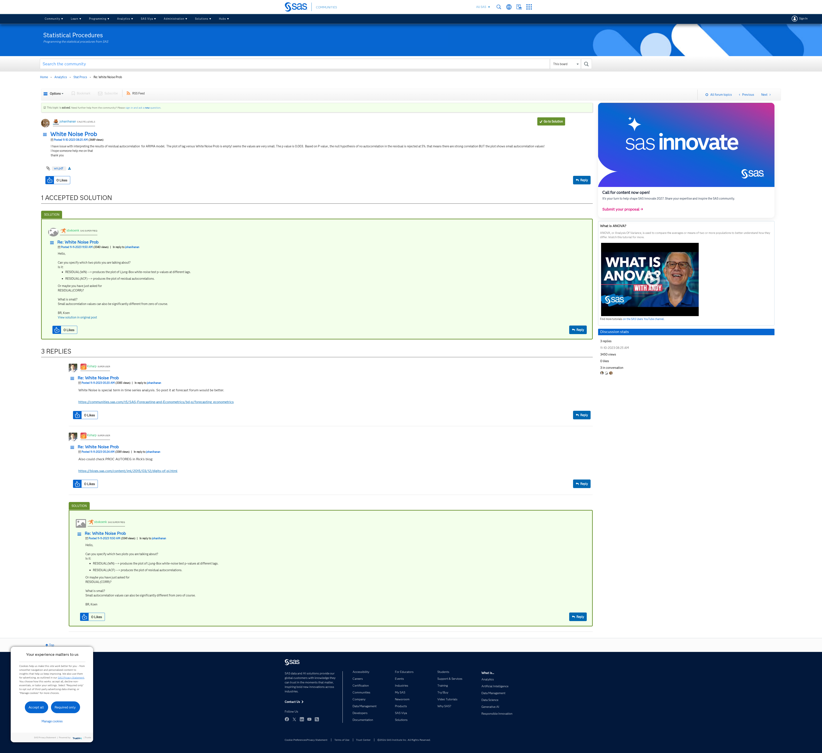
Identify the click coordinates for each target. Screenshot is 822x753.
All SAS (481, 7)
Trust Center (363, 739)
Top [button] (51, 645)
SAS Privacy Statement (71, 677)
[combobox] (316, 64)
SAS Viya (147, 18)
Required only (65, 707)
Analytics (123, 18)
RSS (317, 719)
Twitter (294, 719)
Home (44, 77)
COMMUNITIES (326, 7)
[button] (46, 134)
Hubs (222, 18)
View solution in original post (77, 317)
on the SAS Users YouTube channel (643, 319)
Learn (74, 18)
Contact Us (519, 7)
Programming (97, 18)
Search (499, 7)
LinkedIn (302, 719)
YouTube (309, 719)
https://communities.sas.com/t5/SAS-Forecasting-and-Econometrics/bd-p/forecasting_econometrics (156, 402)
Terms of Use (341, 739)
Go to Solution (553, 121)
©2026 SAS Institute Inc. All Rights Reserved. (404, 739)
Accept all (36, 707)
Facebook (287, 719)
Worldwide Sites (509, 7)
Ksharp (92, 366)
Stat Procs (80, 77)
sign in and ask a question (143, 107)
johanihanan (68, 121)
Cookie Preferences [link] (296, 739)
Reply (584, 180)
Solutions (201, 18)
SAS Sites (529, 7)
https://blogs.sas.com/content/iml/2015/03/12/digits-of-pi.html (127, 471)
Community (52, 18)
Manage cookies (52, 721)
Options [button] (55, 94)
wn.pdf (58, 168)
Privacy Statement (317, 739)
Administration (174, 18)
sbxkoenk (73, 230)
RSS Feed (138, 93)
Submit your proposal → (622, 209)
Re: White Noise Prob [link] (108, 77)
